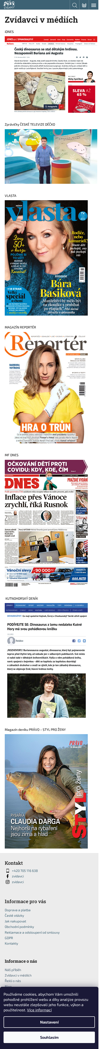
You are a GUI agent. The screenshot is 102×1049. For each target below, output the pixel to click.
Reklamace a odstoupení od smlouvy (32, 932)
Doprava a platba (18, 910)
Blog (8, 986)
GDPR (9, 938)
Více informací (39, 1010)
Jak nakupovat (15, 921)
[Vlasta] (46, 258)
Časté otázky (14, 915)
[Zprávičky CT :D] (51, 156)
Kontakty (11, 943)
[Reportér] (46, 387)
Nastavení (49, 1022)
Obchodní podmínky (19, 927)
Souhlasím (49, 1037)
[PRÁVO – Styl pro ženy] (46, 791)
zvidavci (18, 876)
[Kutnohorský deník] (46, 660)
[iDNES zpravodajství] (51, 74)
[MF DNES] (46, 523)
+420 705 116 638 (25, 871)
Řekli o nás (13, 981)
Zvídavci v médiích (18, 975)
